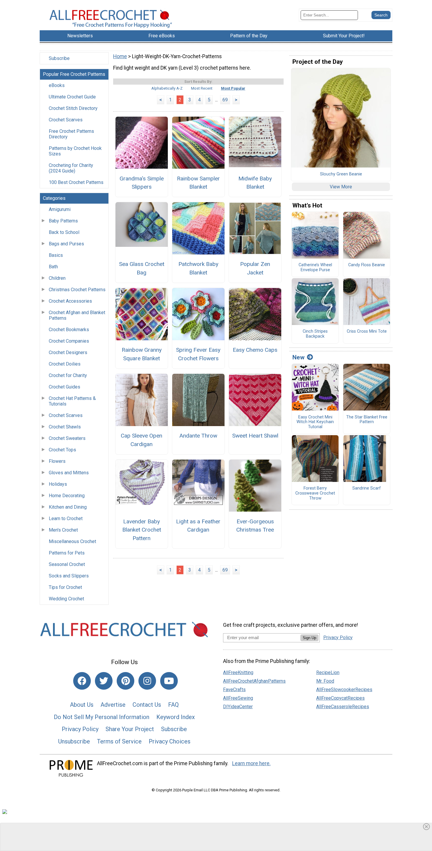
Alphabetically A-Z (166, 88)
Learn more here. (251, 763)
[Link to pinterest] (125, 681)
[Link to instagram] (147, 681)
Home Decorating (67, 495)
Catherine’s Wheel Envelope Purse (315, 267)
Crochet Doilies (65, 364)
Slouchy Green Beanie (341, 174)
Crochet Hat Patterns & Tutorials (72, 401)
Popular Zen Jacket (255, 268)
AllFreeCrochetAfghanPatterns (254, 681)
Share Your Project (130, 729)
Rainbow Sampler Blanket (198, 182)
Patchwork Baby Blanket (198, 268)
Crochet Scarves (66, 120)
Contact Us (147, 704)
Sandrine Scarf (366, 488)
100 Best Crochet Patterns (76, 182)
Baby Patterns (63, 221)
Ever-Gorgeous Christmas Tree (255, 525)
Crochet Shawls (65, 427)
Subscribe (59, 58)
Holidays (58, 484)
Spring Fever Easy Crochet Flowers (198, 354)
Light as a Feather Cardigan (198, 525)
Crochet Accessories (70, 301)
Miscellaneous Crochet (72, 541)
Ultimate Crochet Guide (72, 97)
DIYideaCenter (238, 706)
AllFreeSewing (238, 698)
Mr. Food (325, 681)
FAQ (173, 704)
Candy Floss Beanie (366, 265)
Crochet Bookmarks (69, 329)
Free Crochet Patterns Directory (71, 134)
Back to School (64, 232)
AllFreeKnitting (238, 672)
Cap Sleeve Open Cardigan (141, 440)
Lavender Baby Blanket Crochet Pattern (141, 530)
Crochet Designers (68, 352)
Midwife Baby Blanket (255, 182)
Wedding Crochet (66, 599)
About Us (81, 704)
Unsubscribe (74, 741)
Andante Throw (198, 435)
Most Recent (201, 88)
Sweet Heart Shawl (255, 435)
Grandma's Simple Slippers (142, 182)
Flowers (57, 461)
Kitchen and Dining (68, 507)
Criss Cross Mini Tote (367, 331)
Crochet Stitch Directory (73, 108)
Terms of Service (119, 741)
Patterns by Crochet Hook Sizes (75, 151)
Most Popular (233, 88)
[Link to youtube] (169, 681)
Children (57, 278)
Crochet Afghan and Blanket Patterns (77, 315)
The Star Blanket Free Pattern (366, 420)
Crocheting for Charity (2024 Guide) (71, 168)
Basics (56, 255)
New (298, 357)
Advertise (113, 704)
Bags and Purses (66, 244)
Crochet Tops (62, 450)
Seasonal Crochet (67, 564)
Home (120, 56)
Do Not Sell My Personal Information (101, 717)
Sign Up (309, 638)
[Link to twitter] (104, 681)
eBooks (57, 85)
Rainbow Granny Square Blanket (142, 354)
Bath (53, 266)
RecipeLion (327, 672)
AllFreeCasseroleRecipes (342, 706)
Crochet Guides (64, 387)
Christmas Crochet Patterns (77, 289)
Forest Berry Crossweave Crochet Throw (315, 493)
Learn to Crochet (66, 518)
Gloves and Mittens (69, 472)
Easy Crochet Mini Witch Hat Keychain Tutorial (315, 422)
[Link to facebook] (82, 681)
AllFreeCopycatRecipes (340, 698)
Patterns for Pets (67, 553)
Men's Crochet (63, 530)
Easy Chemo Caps (255, 349)
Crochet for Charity (68, 375)
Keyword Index (175, 717)
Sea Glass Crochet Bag (141, 268)
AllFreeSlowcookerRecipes (344, 689)
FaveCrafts (234, 689)
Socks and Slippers (69, 576)
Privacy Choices (169, 741)
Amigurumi (60, 209)
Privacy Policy (80, 729)
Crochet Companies (69, 341)
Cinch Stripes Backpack (315, 334)
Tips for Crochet (65, 587)
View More (341, 187)
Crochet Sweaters (67, 438)
